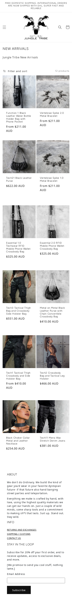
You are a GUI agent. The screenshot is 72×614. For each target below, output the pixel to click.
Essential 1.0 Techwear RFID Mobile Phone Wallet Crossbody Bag (18, 247)
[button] (4, 27)
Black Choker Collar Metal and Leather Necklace (18, 440)
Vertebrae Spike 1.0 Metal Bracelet (51, 179)
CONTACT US (14, 538)
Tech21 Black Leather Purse (19, 179)
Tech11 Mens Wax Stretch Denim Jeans (52, 439)
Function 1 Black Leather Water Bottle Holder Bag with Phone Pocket (18, 117)
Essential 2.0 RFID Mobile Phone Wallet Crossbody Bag (52, 246)
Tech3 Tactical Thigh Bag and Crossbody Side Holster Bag (18, 311)
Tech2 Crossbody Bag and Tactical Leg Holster (52, 376)
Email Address (16, 574)
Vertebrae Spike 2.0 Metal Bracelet (52, 114)
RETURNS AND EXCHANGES (22, 529)
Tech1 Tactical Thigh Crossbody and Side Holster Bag (18, 376)
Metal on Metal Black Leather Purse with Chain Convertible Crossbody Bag (52, 312)
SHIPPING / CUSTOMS (19, 534)
